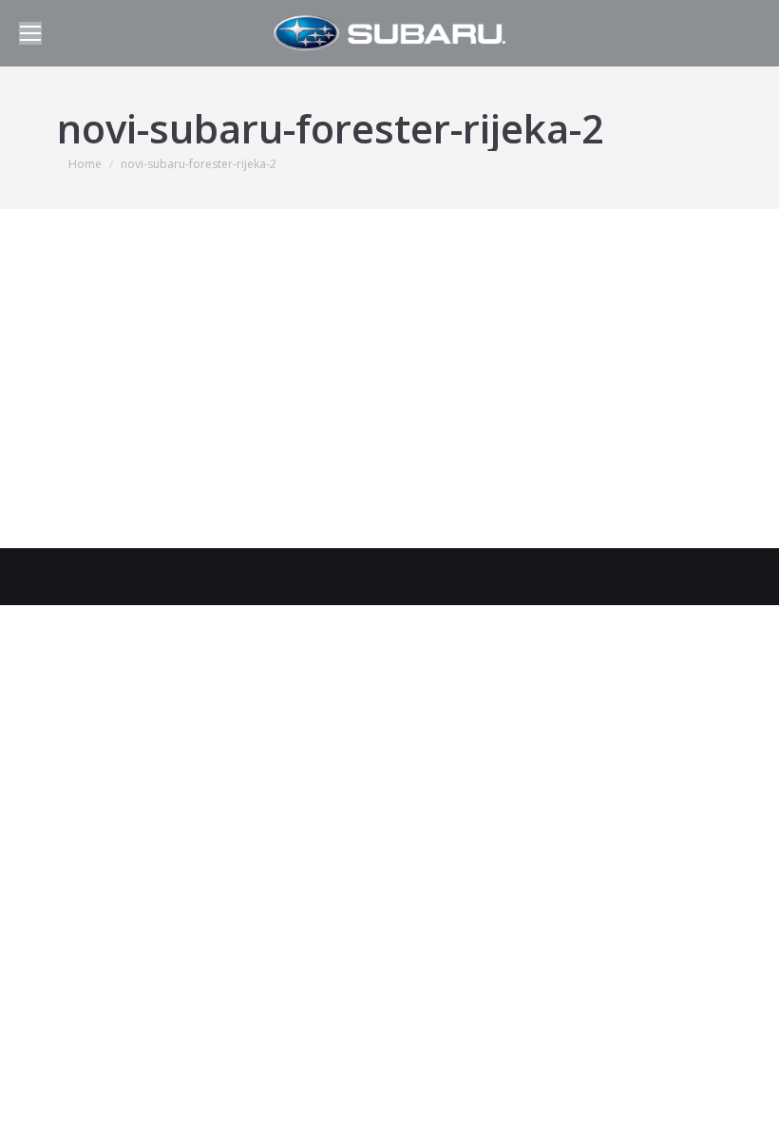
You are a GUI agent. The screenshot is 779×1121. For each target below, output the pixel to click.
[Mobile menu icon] (30, 33)
